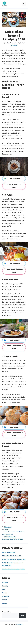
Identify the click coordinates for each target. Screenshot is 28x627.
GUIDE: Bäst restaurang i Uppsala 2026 (13, 559)
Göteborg (5, 582)
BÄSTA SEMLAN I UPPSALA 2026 (11, 556)
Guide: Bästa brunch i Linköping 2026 (13, 569)
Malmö (4, 593)
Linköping (7, 527)
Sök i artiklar (6, 612)
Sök (22, 615)
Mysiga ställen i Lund (8, 552)
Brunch (6, 529)
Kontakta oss (19, 624)
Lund (3, 589)
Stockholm (5, 596)
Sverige (4, 600)
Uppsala (4, 603)
